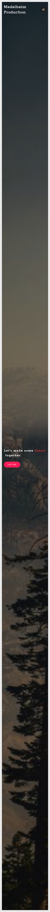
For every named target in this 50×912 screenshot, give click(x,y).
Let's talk (12, 464)
